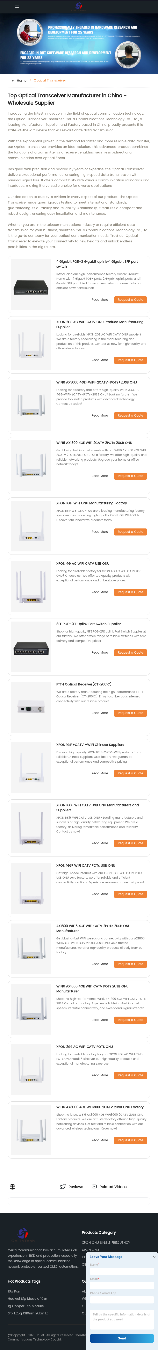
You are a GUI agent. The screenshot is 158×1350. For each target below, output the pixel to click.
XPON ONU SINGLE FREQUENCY (106, 1242)
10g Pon (14, 1291)
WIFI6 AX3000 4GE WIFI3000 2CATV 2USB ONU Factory (100, 1107)
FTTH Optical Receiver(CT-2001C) (84, 684)
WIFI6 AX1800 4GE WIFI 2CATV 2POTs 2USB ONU (94, 443)
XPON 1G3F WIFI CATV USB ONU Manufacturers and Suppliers (97, 808)
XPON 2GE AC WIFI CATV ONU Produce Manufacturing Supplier (100, 324)
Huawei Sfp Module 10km (28, 1298)
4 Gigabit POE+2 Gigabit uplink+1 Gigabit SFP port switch (97, 264)
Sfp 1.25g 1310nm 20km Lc (28, 1313)
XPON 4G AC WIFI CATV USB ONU (82, 563)
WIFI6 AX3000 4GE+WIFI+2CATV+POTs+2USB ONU (96, 382)
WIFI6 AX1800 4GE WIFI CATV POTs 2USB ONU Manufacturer (92, 989)
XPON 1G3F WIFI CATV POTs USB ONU (85, 865)
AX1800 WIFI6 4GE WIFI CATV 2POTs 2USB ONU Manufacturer (93, 928)
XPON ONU (90, 1249)
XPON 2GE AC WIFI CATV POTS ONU (84, 1046)
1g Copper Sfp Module (26, 1306)
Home (22, 80)
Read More (100, 300)
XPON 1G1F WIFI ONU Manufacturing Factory (91, 503)
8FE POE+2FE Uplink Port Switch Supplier (88, 624)
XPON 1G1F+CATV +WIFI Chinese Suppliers (90, 744)
